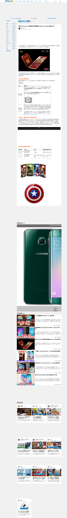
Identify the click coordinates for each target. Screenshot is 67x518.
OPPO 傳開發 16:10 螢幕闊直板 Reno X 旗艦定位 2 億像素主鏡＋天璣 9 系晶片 (54, 478)
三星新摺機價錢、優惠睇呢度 (52, 18)
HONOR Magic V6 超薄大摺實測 (15, 18)
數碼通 (40, 467)
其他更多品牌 (8, 50)
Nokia (7, 36)
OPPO (7, 38)
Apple (7, 23)
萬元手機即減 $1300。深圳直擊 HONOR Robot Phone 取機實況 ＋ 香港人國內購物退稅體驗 (54, 417)
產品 (14, 23)
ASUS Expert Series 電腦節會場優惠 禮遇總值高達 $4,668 (24, 417)
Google (40, 440)
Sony (7, 44)
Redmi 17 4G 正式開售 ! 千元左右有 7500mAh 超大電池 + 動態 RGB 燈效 (24, 451)
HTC (7, 29)
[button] (60, 1)
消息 (13, 23)
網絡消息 (55, 406)
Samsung (8, 42)
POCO (7, 40)
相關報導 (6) (56, 310)
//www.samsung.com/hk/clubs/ (32, 114)
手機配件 (40, 406)
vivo (7, 46)
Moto (7, 34)
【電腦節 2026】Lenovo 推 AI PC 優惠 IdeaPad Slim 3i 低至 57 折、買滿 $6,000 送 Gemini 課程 (53, 451)
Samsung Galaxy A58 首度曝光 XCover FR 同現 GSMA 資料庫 (24, 512)
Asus (7, 25)
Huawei (7, 31)
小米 (7, 48)
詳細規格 (55, 308)
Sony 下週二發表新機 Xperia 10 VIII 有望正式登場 (24, 478)
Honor (7, 27)
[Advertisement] (39, 37)
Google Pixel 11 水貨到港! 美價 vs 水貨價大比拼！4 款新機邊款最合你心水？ (39, 451)
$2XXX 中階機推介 (34, 18)
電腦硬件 (25, 406)
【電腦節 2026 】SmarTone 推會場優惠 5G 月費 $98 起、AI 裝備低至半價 (39, 478)
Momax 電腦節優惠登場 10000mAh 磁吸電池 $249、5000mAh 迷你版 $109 (38, 417)
